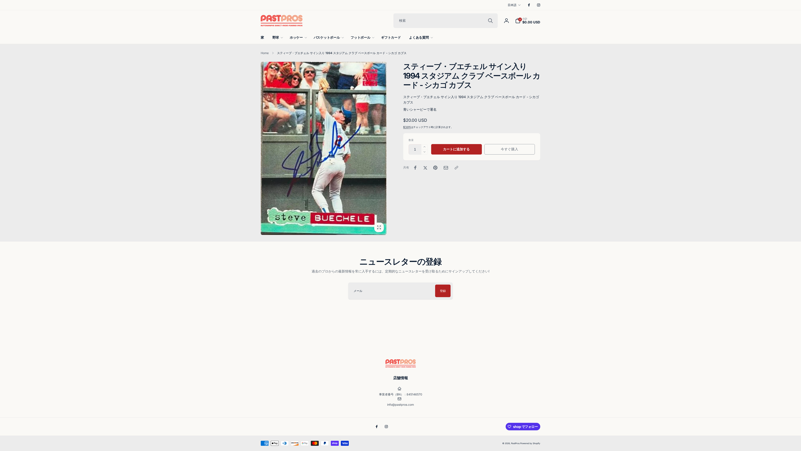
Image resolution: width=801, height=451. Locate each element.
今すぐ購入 (509, 149)
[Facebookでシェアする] (415, 168)
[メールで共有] (445, 167)
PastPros (515, 443)
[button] (527, 21)
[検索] (490, 20)
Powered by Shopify (530, 443)
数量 (411, 140)
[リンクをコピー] (456, 168)
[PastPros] (400, 366)
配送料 (407, 127)
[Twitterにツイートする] (425, 168)
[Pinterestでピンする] (435, 168)
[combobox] (445, 20)
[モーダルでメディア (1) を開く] (324, 148)
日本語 (512, 5)
